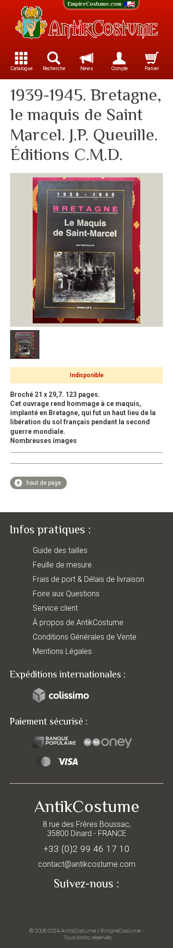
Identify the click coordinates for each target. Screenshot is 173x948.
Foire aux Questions (66, 593)
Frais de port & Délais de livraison (88, 579)
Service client (55, 608)
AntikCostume (78, 930)
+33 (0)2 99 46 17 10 (86, 848)
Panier (152, 68)
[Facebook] (86, 906)
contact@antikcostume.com (87, 864)
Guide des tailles (60, 550)
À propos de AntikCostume (78, 622)
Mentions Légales (62, 651)
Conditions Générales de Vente (84, 636)
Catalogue (21, 68)
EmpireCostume (121, 930)
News (86, 68)
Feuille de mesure (62, 564)
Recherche (54, 68)
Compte (119, 68)
